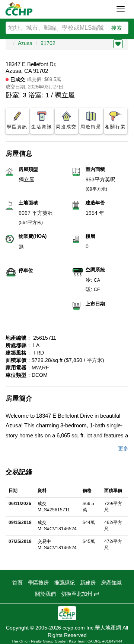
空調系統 (95, 269)
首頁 (17, 583)
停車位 (26, 270)
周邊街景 (90, 126)
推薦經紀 (64, 583)
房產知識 (111, 583)
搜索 (116, 28)
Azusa (25, 43)
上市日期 (95, 304)
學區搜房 (38, 583)
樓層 (90, 236)
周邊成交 (66, 126)
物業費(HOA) (33, 236)
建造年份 (95, 203)
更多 (123, 449)
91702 (48, 43)
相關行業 (115, 126)
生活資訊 (41, 126)
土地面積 (28, 203)
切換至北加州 (77, 594)
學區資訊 (17, 126)
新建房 (88, 583)
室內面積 (95, 169)
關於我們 (45, 594)
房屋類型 (28, 169)
